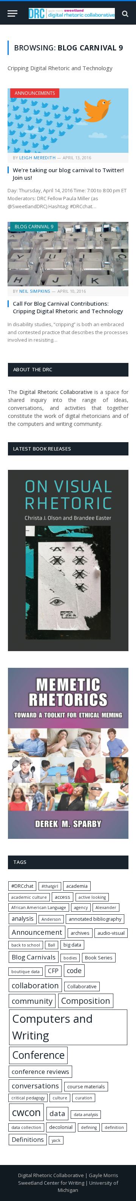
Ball (51, 945)
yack (56, 1140)
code (74, 970)
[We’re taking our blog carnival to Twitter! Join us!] (68, 120)
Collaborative (82, 986)
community (32, 1000)
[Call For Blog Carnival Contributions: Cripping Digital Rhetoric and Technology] (68, 254)
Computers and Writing (52, 1027)
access (62, 896)
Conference (38, 1055)
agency (81, 907)
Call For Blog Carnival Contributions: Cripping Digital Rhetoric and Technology (68, 307)
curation (83, 1098)
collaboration (35, 985)
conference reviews (40, 1071)
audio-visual (111, 932)
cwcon (26, 1112)
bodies (70, 958)
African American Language (38, 907)
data (57, 1113)
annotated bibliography (95, 918)
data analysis (86, 1114)
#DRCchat (22, 885)
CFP (53, 971)
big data (72, 944)
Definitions (28, 1139)
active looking (92, 897)
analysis (23, 919)
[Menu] (12, 13)
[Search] (124, 13)
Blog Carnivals (34, 957)
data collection (26, 1127)
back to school (25, 945)
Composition (85, 1000)
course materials (86, 1086)
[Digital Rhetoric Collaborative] (72, 13)
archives (80, 932)
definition (114, 1127)
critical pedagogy (28, 1098)
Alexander (106, 907)
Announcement (37, 932)
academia (77, 885)
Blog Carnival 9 (34, 226)
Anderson (51, 919)
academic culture (29, 897)
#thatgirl (50, 886)
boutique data (25, 971)
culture (60, 1098)
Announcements (35, 93)
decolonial (61, 1127)
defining (89, 1127)
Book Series (99, 957)
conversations (35, 1086)
